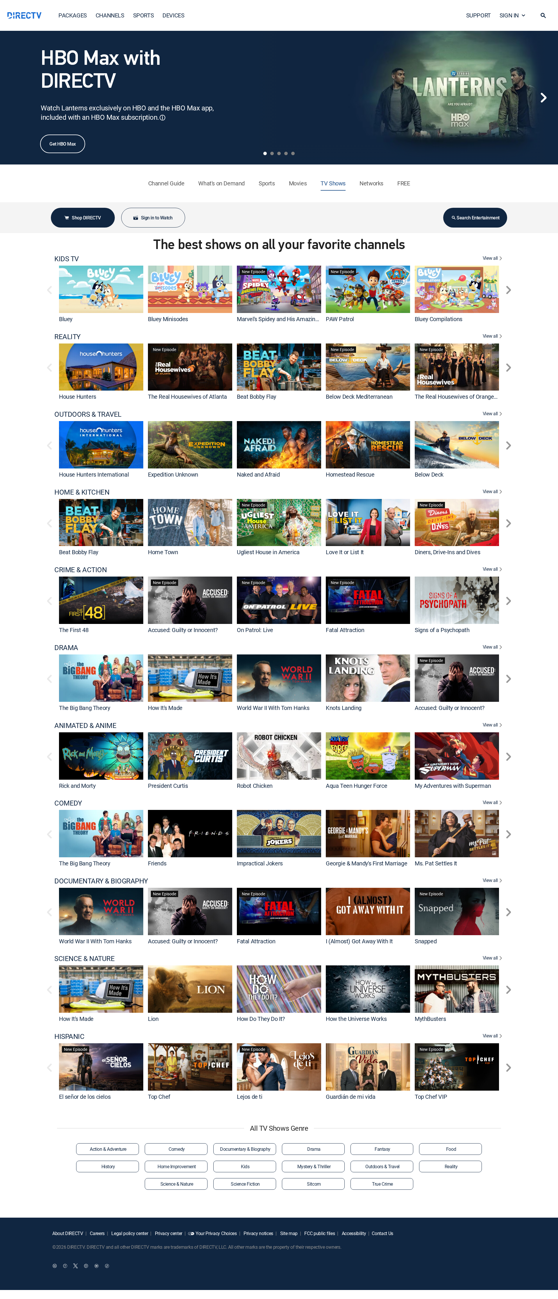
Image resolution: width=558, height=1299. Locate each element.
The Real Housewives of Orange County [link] (464, 396)
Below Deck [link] (429, 474)
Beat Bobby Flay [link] (256, 396)
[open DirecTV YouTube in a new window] (96, 1265)
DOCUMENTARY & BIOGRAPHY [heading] (101, 880)
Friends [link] (157, 863)
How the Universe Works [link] (356, 1019)
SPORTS (143, 15)
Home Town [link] (163, 552)
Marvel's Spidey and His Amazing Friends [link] (287, 319)
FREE (403, 183)
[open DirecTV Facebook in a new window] (65, 1265)
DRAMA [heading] (66, 647)
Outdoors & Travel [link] (382, 1166)
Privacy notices (257, 1233)
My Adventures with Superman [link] (453, 785)
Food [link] (451, 1149)
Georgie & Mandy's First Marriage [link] (366, 863)
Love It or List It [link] (345, 552)
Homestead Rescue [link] (350, 474)
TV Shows (333, 183)
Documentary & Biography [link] (245, 1149)
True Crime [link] (382, 1184)
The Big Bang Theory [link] (84, 708)
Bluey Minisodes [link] (168, 319)
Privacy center (168, 1233)
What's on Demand (221, 183)
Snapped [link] (426, 941)
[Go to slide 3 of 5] (279, 153)
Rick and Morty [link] (77, 785)
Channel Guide (166, 183)
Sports (267, 183)
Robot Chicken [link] (255, 785)
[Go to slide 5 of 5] (293, 153)
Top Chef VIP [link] (431, 1097)
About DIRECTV (67, 1233)
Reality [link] (451, 1166)
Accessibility (353, 1233)
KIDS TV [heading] (66, 258)
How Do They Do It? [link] (261, 1019)
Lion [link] (153, 1019)
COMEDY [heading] (68, 803)
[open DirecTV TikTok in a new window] (107, 1265)
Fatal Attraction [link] (345, 630)
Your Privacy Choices (216, 1233)
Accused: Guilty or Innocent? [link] (183, 630)
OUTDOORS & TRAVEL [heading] (87, 414)
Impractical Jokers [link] (260, 863)
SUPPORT (478, 15)
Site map (288, 1233)
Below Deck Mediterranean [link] (359, 396)
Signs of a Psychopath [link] (442, 630)
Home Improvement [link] (177, 1166)
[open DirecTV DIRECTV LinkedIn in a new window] (54, 1265)
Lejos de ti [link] (249, 1097)
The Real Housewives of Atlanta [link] (187, 396)
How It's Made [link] (165, 708)
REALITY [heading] (67, 336)
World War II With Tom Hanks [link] (273, 708)
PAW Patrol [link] (340, 319)
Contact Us (382, 1233)
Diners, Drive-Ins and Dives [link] (447, 552)
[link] (101, 289)
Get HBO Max (62, 144)
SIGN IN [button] (509, 15)
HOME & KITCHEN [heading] (81, 492)
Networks (371, 183)
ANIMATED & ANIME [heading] (85, 725)
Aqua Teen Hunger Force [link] (356, 785)
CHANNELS (110, 15)
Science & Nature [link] (176, 1184)
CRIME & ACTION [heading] (80, 569)
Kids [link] (245, 1166)
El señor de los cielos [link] (84, 1097)
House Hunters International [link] (94, 474)
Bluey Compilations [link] (438, 319)
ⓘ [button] (162, 117)
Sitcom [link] (314, 1184)
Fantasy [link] (382, 1149)
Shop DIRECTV (86, 217)
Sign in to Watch (156, 217)
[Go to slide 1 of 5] (265, 153)
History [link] (108, 1166)
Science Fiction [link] (245, 1184)
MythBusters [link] (430, 1019)
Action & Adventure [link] (108, 1149)
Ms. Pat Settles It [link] (436, 863)
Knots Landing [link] (344, 708)
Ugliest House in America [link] (268, 552)
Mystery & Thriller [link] (313, 1166)
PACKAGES (72, 15)
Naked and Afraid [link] (258, 474)
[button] (543, 15)
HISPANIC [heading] (69, 1036)
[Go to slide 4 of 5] (286, 153)
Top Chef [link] (159, 1097)
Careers (97, 1233)
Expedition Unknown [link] (173, 474)
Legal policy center (129, 1233)
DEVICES (173, 15)
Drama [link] (314, 1149)
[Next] (543, 97)
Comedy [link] (177, 1149)
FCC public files (319, 1233)
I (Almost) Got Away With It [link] (359, 941)
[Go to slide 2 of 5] (272, 153)
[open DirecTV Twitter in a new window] (75, 1265)
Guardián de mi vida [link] (350, 1097)
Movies (298, 183)
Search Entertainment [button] (478, 217)
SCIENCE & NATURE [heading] (84, 958)
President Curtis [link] (168, 785)
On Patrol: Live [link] (255, 630)
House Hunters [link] (77, 396)
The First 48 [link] (73, 630)
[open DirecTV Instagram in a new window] (86, 1265)
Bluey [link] (65, 319)
